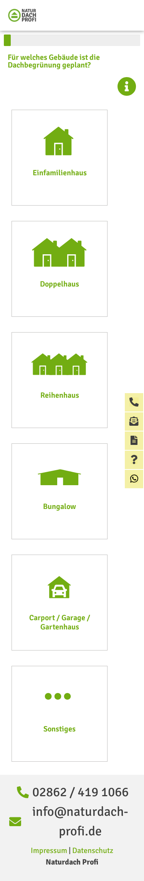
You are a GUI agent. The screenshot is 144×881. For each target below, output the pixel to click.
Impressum (49, 850)
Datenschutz (92, 850)
